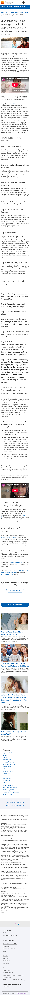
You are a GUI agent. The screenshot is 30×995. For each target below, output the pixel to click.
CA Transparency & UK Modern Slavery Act (15, 980)
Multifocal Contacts (8, 771)
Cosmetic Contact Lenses (9, 787)
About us (5, 956)
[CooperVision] (15, 2)
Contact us (6, 963)
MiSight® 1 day (14, 104)
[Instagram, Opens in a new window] (15, 924)
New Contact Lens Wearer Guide (15, 805)
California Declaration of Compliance (13, 975)
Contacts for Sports (8, 762)
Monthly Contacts (7, 785)
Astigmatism (6, 769)
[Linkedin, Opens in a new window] (19, 924)
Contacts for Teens (7, 794)
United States (23, 2)
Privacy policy (7, 970)
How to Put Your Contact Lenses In (15, 804)
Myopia (27, 12)
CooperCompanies (23, 993)
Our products (7, 930)
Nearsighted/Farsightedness (10, 792)
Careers (5, 958)
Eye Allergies (6, 773)
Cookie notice (7, 977)
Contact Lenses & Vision (12, 12)
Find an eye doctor (8, 940)
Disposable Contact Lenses (10, 753)
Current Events (6, 760)
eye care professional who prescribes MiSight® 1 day (15, 571)
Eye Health (5, 757)
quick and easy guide (16, 562)
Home (2, 12)
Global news (6, 961)
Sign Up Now (15, 590)
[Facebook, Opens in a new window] (11, 924)
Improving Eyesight (8, 790)
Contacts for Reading (8, 764)
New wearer (6, 946)
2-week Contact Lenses (9, 776)
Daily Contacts (6, 778)
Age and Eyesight (7, 780)
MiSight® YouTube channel (8, 537)
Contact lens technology (10, 935)
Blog (22, 12)
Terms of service (8, 973)
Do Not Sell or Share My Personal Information (12, 985)
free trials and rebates (7, 574)
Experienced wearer (9, 949)
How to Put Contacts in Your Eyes (16, 802)
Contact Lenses (6, 766)
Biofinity (4, 783)
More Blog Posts (15, 605)
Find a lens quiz (7, 933)
